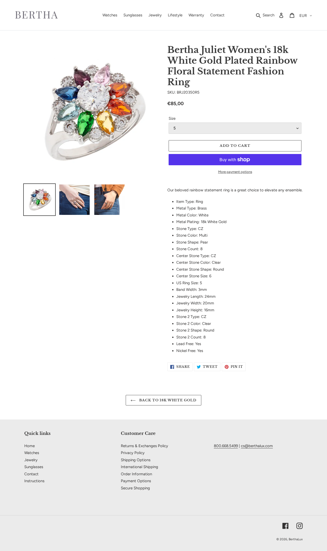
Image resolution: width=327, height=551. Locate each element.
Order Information (136, 474)
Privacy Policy (133, 452)
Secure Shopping (135, 488)
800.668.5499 (226, 446)
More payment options (235, 172)
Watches (31, 452)
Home (29, 446)
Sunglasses (33, 467)
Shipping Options (135, 460)
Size (172, 118)
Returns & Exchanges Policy (144, 446)
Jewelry (31, 460)
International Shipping (139, 467)
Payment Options (136, 481)
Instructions (34, 481)
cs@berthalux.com (257, 446)
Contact (31, 474)
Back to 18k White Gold (167, 400)
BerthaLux (296, 539)
